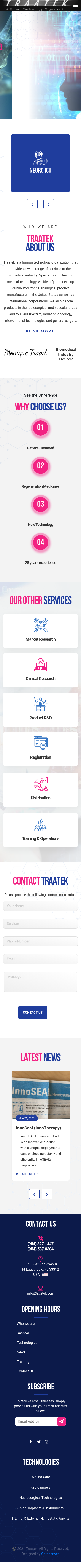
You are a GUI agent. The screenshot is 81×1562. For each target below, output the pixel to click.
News (21, 1352)
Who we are (26, 1324)
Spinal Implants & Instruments (40, 1508)
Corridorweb (50, 1554)
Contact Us (40, 94)
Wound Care (40, 1477)
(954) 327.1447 (40, 1243)
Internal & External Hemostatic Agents (40, 1518)
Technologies (27, 1343)
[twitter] (39, 1442)
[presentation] (32, 204)
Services (23, 1333)
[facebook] (31, 1442)
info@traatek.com (40, 1293)
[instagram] (47, 1442)
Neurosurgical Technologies (40, 1498)
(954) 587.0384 (40, 1249)
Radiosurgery (40, 1487)
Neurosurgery (48, 171)
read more (40, 331)
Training (23, 1362)
